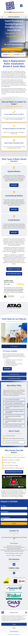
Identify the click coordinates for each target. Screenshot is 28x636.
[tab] (14, 346)
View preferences (14, 631)
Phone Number (5, 511)
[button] (26, 612)
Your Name (4, 506)
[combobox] (14, 519)
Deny (14, 627)
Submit (14, 523)
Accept (14, 624)
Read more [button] (6, 294)
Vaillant (5, 81)
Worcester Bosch (13, 81)
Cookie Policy (10, 634)
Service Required (5, 517)
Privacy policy (16, 634)
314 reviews (11, 282)
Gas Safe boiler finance (11, 353)
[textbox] (13, 519)
